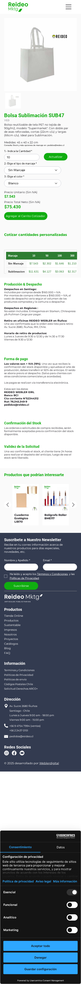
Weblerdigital (49, 763)
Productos (11, 620)
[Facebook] (14, 753)
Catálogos (11, 643)
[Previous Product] (7, 504)
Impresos (10, 630)
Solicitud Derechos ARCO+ (21, 688)
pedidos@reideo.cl (16, 404)
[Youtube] (22, 753)
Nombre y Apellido (17, 560)
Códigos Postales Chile (18, 684)
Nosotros (10, 634)
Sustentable (12, 625)
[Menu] (69, 7)
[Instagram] (6, 753)
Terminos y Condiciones (19, 670)
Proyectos (11, 639)
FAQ (7, 653)
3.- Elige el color (13, 176)
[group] (40, 505)
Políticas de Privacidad (18, 674)
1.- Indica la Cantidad (17, 151)
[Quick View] (25, 497)
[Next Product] (73, 504)
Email (47, 560)
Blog (7, 648)
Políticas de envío (15, 679)
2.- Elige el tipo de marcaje (19, 163)
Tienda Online (13, 616)
